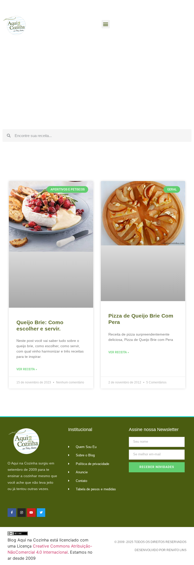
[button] (106, 24)
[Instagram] (21, 512)
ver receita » (26, 369)
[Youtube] (31, 512)
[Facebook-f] (12, 512)
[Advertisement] (97, 88)
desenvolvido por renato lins (160, 550)
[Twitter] (41, 512)
